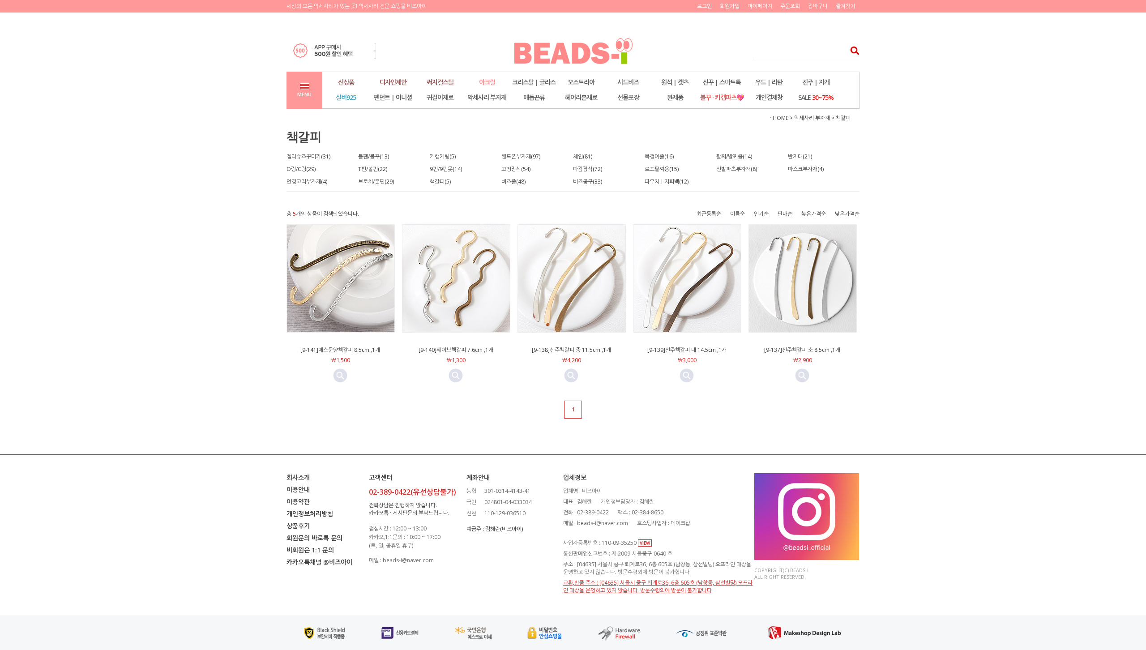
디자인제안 (393, 82)
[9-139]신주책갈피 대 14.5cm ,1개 (687, 350)
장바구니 (818, 6)
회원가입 (730, 6)
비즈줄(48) (513, 181)
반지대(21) (800, 156)
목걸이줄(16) (659, 156)
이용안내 (298, 489)
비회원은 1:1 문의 (310, 550)
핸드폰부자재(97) (520, 156)
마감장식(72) (587, 169)
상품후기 (298, 526)
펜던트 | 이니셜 (393, 97)
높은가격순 (813, 214)
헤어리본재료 (581, 97)
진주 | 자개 (816, 82)
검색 (852, 50)
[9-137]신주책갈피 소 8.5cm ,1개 (802, 350)
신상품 (346, 82)
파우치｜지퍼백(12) (666, 181)
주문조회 (790, 6)
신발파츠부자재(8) (736, 169)
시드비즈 (628, 82)
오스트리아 (581, 82)
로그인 (704, 6)
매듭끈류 (534, 97)
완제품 (675, 97)
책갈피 (843, 118)
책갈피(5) (440, 181)
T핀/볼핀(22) (372, 169)
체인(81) (582, 156)
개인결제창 (769, 97)
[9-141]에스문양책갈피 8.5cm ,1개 (340, 350)
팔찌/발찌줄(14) (734, 156)
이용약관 (298, 501)
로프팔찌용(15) (662, 169)
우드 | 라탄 (769, 82)
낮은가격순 (847, 214)
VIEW (645, 543)
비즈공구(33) (587, 181)
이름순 (737, 214)
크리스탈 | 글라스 (534, 82)
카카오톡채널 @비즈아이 (319, 562)
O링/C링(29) (301, 169)
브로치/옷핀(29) (376, 181)
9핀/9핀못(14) (446, 169)
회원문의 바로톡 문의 (314, 538)
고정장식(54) (515, 169)
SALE (816, 97)
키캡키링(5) (443, 156)
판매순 (785, 214)
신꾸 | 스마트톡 (722, 82)
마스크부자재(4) (806, 169)
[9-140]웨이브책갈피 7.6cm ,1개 (456, 350)
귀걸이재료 (440, 97)
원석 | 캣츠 (674, 82)
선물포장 (628, 97)
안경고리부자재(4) (306, 181)
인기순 (761, 214)
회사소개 (298, 477)
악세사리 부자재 (486, 97)
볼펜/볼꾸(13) (373, 156)
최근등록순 (709, 214)
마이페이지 (760, 6)
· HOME (779, 118)
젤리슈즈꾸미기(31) (308, 156)
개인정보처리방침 (309, 513)
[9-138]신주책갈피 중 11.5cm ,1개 (571, 350)
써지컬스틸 (440, 82)
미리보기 (340, 375)
